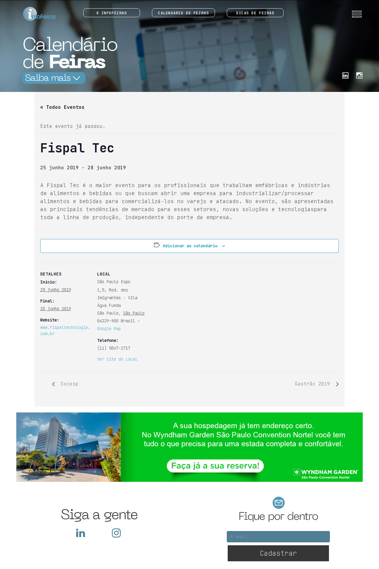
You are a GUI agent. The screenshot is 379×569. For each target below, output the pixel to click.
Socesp (68, 384)
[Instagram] (359, 74)
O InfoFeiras (112, 12)
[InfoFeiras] (34, 14)
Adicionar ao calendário (190, 245)
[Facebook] (345, 74)
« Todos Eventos (62, 107)
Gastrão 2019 (314, 384)
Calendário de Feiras (183, 12)
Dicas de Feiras (255, 12)
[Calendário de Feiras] (68, 60)
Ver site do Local (117, 359)
